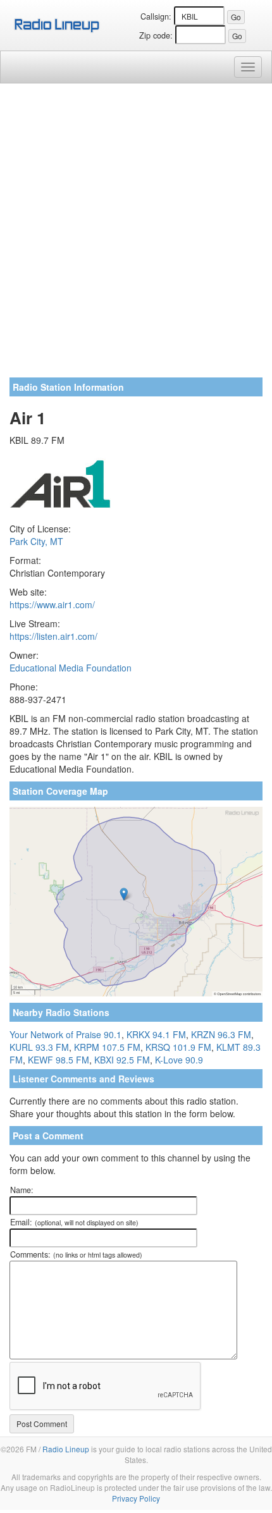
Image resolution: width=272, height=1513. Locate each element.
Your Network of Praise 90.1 (65, 1034)
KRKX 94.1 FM (156, 1034)
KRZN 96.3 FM (221, 1034)
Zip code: (156, 35)
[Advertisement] (136, 235)
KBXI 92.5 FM (122, 1059)
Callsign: (155, 16)
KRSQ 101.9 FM (178, 1047)
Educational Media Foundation (70, 667)
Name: (22, 1190)
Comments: (76, 1254)
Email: (74, 1222)
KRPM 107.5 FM (107, 1047)
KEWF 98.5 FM (58, 1059)
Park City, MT (36, 541)
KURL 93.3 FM (39, 1047)
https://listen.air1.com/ (53, 636)
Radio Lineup (65, 1448)
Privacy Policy (136, 1498)
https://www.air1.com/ (52, 604)
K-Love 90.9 (179, 1059)
